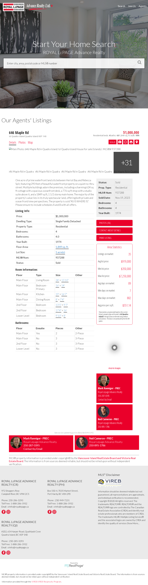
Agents (143, 6)
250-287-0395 (103, 395)
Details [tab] (12, 142)
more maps (115, 368)
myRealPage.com (74, 566)
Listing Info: (22, 211)
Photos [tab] (22, 142)
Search (121, 6)
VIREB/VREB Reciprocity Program (46, 581)
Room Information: (26, 270)
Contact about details (110, 230)
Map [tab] (30, 142)
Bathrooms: (22, 323)
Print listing (105, 238)
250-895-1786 (103, 426)
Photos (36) (105, 223)
